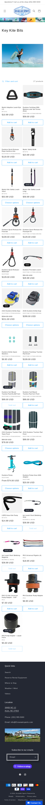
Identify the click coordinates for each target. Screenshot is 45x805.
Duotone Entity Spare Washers (9, 353)
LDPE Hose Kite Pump (10, 515)
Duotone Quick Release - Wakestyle (11, 271)
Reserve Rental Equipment (16, 678)
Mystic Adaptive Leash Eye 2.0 (11, 108)
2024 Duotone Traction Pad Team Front (12, 433)
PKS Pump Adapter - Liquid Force (11, 636)
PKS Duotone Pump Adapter (33, 595)
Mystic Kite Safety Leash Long (31, 190)
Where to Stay (11, 683)
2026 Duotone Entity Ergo (32, 311)
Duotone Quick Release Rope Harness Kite (10, 150)
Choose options (12, 203)
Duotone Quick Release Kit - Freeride (12, 230)
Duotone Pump (7, 475)
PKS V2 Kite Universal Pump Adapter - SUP (10, 596)
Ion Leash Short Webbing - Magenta (11, 556)
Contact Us (35, 803)
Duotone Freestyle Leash (32, 270)
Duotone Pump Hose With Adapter (32, 476)
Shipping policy (23, 800)
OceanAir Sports (21, 793)
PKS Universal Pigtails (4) (32, 555)
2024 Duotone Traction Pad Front (33, 433)
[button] (4, 11)
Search (8, 672)
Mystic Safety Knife (29, 149)
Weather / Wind (11, 688)
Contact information (36, 800)
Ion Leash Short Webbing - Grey (32, 516)
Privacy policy (31, 796)
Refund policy (20, 796)
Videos (7, 694)
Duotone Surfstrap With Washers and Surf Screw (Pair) (31, 109)
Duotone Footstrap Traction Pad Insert (32, 353)
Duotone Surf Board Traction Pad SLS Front (31, 393)
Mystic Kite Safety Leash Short (10, 190)
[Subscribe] (35, 757)
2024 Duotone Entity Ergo (11, 311)
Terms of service (9, 800)
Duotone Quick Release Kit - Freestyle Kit (33, 230)
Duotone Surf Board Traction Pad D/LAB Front (11, 393)
